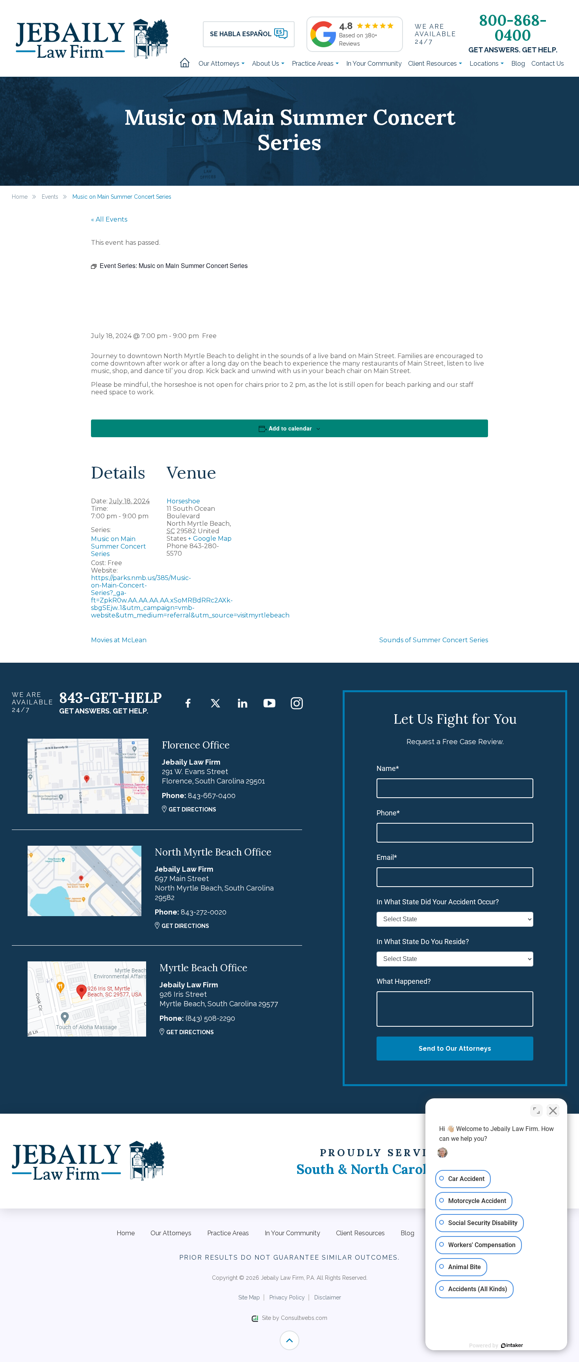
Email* (387, 857)
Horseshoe (183, 501)
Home (187, 63)
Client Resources (433, 63)
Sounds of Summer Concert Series (433, 640)
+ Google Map (210, 538)
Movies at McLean (119, 640)
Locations (485, 63)
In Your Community (374, 63)
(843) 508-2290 (210, 1018)
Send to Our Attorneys (455, 1048)
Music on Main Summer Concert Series (118, 546)
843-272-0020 (203, 912)
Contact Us (547, 63)
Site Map (249, 1297)
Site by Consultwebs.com (294, 1318)
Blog (518, 63)
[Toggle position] (536, 1110)
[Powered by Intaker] (512, 1345)
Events (50, 197)
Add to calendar (290, 428)
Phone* (388, 813)
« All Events (109, 219)
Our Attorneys (220, 63)
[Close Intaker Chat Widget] (553, 1110)
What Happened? (404, 981)
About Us (266, 63)
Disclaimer (327, 1297)
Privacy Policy (287, 1297)
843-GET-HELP (110, 698)
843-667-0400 (212, 795)
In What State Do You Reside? (423, 941)
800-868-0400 (513, 27)
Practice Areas (313, 63)
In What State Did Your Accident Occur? (438, 902)
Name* (388, 768)
